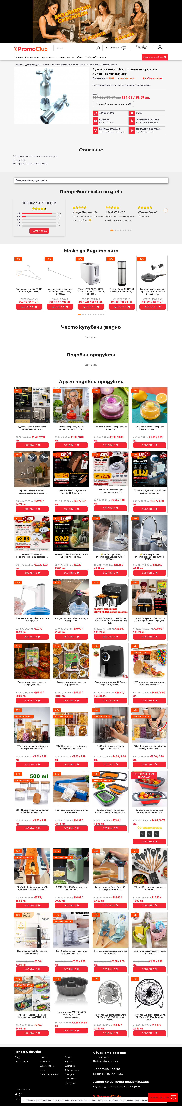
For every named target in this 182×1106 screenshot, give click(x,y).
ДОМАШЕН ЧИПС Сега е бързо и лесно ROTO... (71, 888)
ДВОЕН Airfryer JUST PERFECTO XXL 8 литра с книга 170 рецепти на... (149, 620)
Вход (17, 1057)
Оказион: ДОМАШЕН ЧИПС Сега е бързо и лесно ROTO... (71, 555)
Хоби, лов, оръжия (95, 57)
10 (103, 314)
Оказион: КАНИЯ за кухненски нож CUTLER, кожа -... (71, 491)
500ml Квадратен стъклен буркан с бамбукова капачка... (32, 811)
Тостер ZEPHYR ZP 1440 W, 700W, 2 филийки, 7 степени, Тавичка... (91, 291)
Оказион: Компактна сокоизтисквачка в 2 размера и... (32, 555)
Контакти (69, 1061)
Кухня (46, 65)
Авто (79, 57)
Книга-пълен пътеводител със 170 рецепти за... (32, 683)
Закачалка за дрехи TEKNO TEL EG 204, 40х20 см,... (29, 290)
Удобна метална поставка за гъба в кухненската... (32, 428)
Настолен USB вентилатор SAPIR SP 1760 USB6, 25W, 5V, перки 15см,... (110, 1017)
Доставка (70, 1066)
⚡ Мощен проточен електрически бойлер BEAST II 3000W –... (110, 556)
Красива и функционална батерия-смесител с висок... (32, 491)
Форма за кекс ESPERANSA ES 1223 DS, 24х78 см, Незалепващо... (71, 1014)
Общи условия (72, 1070)
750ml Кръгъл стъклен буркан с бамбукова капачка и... (32, 747)
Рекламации (71, 1078)
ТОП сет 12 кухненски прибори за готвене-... (150, 888)
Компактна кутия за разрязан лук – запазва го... (110, 428)
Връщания (70, 1083)
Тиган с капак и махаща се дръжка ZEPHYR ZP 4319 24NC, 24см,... (153, 291)
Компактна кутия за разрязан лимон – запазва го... (149, 428)
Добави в (28, 306)
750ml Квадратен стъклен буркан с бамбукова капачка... (149, 747)
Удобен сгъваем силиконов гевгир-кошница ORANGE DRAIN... (110, 811)
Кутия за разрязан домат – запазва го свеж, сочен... (71, 428)
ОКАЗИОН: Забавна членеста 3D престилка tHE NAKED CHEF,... (32, 888)
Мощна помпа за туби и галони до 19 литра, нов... (71, 619)
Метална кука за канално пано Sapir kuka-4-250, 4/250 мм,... (60, 291)
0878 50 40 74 (103, 1057)
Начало (18, 57)
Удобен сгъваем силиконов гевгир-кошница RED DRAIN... (150, 811)
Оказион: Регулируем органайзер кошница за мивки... (150, 491)
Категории (32, 57)
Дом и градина (65, 57)
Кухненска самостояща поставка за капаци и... (110, 952)
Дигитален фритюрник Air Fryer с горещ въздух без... (110, 683)
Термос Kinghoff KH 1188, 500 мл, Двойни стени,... (122, 290)
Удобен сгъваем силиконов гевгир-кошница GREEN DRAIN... (32, 1016)
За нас (68, 1057)
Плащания (70, 1074)
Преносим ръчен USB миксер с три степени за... (32, 952)
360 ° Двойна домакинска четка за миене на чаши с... (71, 952)
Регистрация (21, 1061)
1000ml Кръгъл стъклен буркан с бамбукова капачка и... (150, 683)
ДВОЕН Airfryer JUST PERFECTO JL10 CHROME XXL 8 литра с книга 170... (110, 620)
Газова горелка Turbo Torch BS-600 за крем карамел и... (110, 888)
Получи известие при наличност (112, 104)
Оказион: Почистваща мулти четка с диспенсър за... (111, 491)
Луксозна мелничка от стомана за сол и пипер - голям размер (84, 65)
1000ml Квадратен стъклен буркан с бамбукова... (110, 747)
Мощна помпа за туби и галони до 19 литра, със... (32, 619)
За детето (47, 57)
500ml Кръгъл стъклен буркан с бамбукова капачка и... (71, 747)
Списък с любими (153, 57)
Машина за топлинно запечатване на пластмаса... (71, 811)
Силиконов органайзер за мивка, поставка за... (150, 952)
